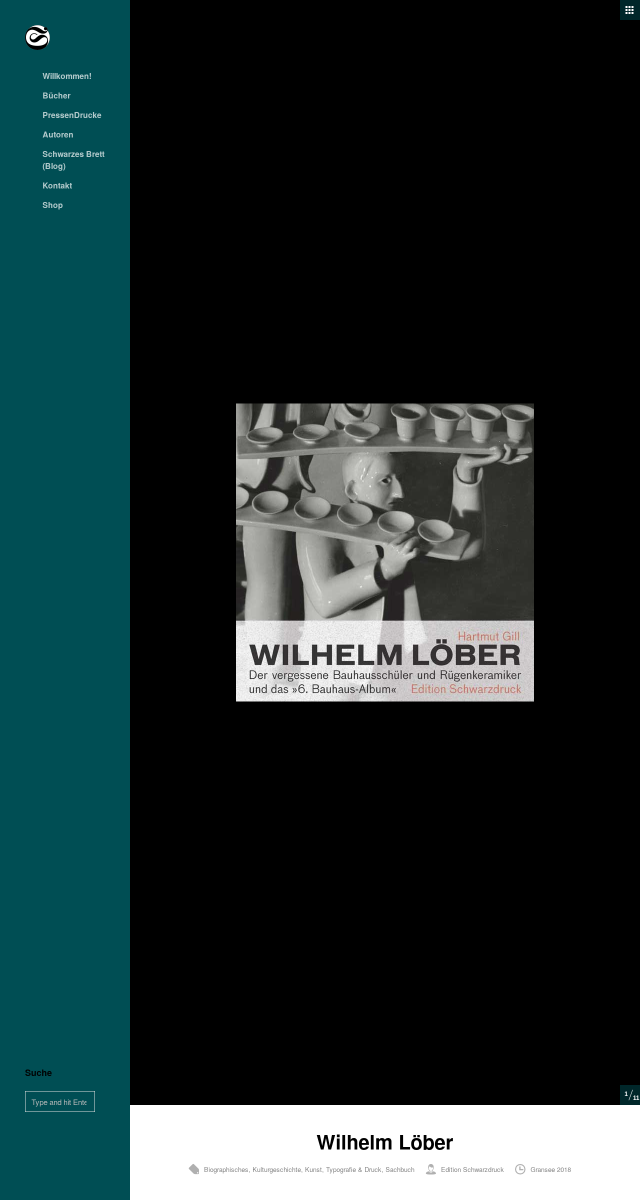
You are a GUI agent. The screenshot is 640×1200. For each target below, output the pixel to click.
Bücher (56, 95)
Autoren (58, 134)
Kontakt (57, 185)
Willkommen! (67, 76)
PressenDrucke (72, 114)
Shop (52, 204)
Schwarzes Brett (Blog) (73, 160)
